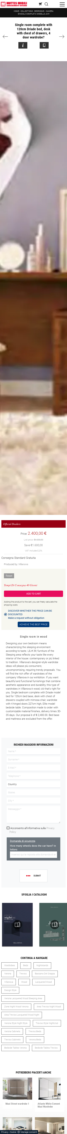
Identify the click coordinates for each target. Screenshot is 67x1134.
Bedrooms (39, 11)
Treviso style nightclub (47, 1023)
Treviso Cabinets (12, 1039)
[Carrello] (40, 4)
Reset (9, 575)
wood (24, 982)
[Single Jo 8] (7, 36)
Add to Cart (33, 593)
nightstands (42, 965)
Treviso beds (35, 1031)
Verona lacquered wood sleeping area (23, 998)
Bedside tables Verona (15, 1047)
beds (25, 965)
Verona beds (35, 1039)
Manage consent (29, 1132)
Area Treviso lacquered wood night (21, 1014)
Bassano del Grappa (45, 973)
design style (10, 990)
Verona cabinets (12, 1031)
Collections (27, 11)
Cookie (13, 1132)
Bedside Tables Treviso (46, 1047)
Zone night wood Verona (16, 1006)
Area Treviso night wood (49, 1006)
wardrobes (9, 965)
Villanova (23, 564)
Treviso (23, 973)
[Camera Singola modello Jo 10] (60, 36)
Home (16, 11)
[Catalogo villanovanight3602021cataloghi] (17, 924)
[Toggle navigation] (62, 4)
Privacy (4, 1132)
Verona (7, 973)
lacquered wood (43, 982)
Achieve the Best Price (33, 624)
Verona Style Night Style (15, 1023)
